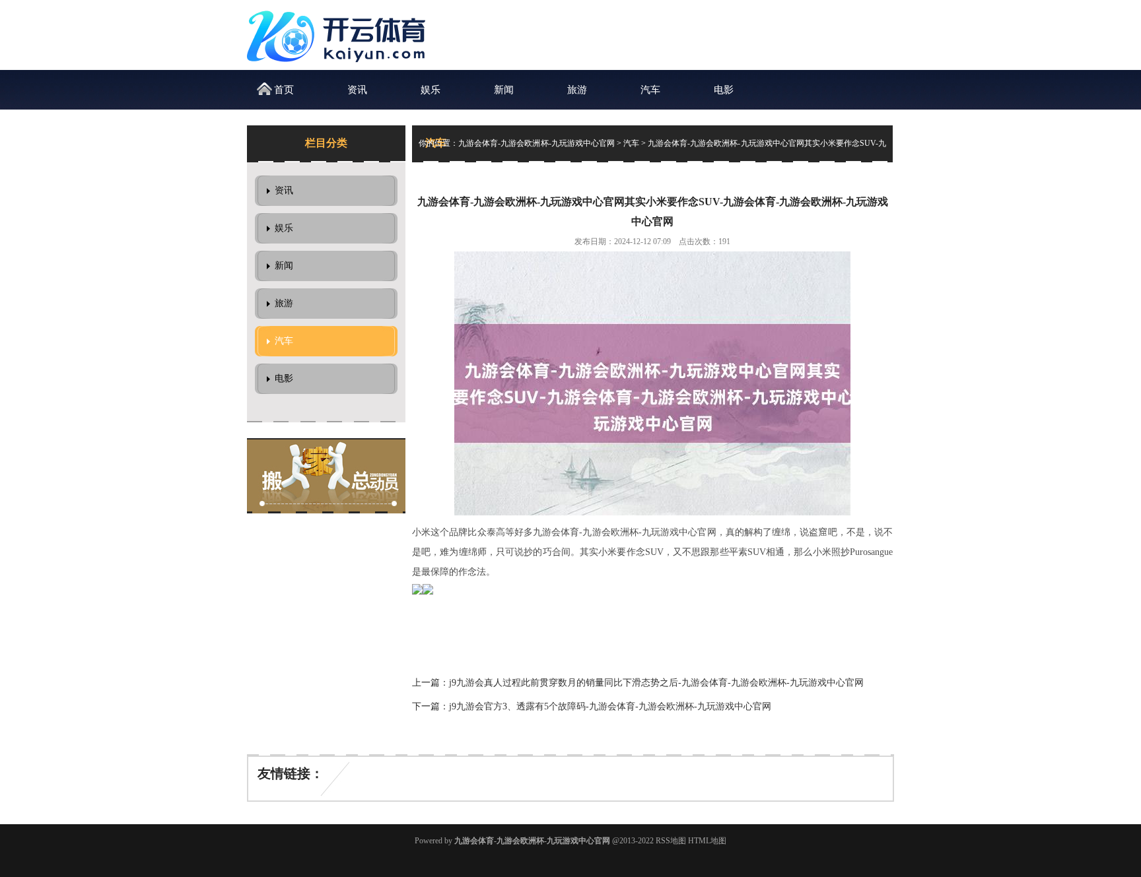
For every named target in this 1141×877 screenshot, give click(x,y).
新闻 (504, 89)
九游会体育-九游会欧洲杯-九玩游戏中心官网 (536, 143)
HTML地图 (707, 840)
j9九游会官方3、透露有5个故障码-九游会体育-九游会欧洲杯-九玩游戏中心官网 (610, 706)
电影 (724, 89)
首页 (284, 89)
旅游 (577, 89)
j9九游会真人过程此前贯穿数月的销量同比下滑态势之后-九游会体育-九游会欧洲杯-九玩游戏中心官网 (656, 683)
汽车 (650, 89)
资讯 (357, 89)
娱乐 (430, 89)
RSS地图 (671, 840)
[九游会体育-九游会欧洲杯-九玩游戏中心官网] (339, 66)
